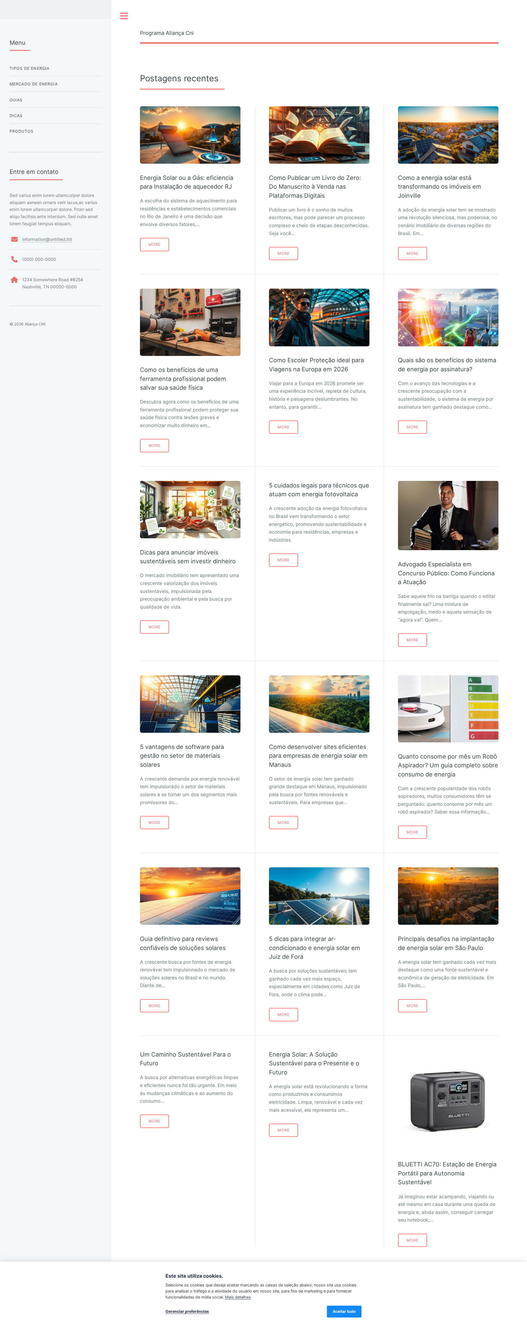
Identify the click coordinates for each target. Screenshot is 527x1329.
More (154, 244)
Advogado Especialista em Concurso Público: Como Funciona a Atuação (446, 573)
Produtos (21, 131)
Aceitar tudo (344, 1311)
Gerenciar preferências (187, 1311)
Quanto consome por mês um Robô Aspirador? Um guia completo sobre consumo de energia (448, 765)
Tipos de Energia (30, 68)
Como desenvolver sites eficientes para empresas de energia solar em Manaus (318, 755)
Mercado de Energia (34, 84)
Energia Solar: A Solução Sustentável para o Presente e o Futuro (314, 1063)
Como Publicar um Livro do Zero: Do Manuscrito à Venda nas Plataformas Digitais (315, 186)
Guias (16, 99)
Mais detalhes (238, 1297)
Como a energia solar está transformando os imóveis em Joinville (439, 186)
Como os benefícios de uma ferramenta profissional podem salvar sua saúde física (183, 378)
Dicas (16, 115)
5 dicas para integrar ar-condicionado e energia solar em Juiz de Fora (314, 947)
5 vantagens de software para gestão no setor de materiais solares (182, 755)
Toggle (124, 16)
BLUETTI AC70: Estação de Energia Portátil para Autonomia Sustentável (447, 1173)
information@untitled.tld (47, 239)
